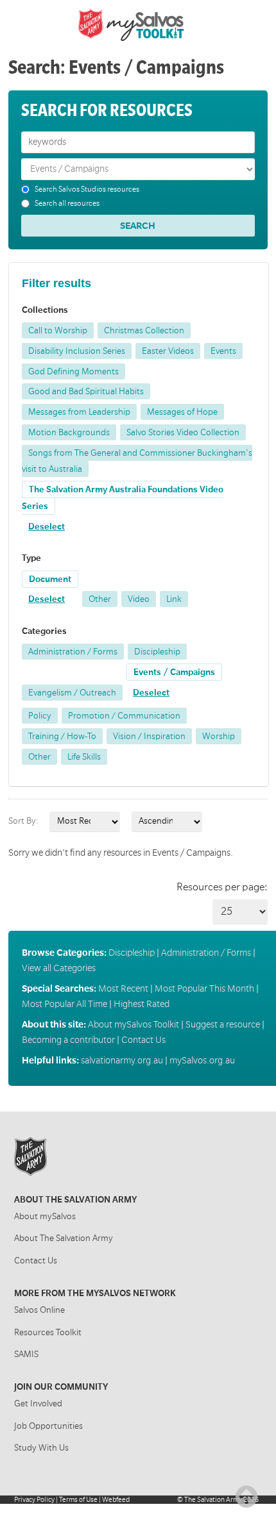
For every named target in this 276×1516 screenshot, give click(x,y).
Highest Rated (141, 1004)
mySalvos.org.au (202, 1060)
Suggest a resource (222, 1024)
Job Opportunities (48, 1426)
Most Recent (123, 988)
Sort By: (23, 821)
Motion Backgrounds (69, 432)
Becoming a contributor (68, 1040)
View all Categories (59, 968)
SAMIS (26, 1354)
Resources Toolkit (48, 1332)
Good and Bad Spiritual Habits (86, 391)
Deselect (46, 526)
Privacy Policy (34, 1499)
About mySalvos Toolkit (133, 1024)
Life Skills (84, 757)
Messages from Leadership (79, 412)
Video (139, 599)
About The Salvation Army (63, 1238)
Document (50, 579)
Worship (218, 736)
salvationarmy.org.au (122, 1060)
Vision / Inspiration (149, 736)
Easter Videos (168, 351)
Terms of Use (78, 1499)
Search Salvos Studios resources (87, 189)
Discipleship (157, 651)
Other (100, 599)
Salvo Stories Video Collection (182, 432)
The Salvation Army (213, 1499)
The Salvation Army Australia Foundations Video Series (122, 498)
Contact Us (143, 1040)
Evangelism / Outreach (72, 692)
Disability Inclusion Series (76, 351)
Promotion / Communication (124, 716)
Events (223, 351)
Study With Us (41, 1448)
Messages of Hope (182, 412)
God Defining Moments (73, 371)
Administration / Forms (72, 651)
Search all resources (67, 203)
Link (174, 599)
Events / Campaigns (174, 672)
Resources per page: (222, 887)
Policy (39, 716)
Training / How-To (62, 736)
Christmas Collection (144, 330)
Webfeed (116, 1499)
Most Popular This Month (204, 988)
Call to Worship (57, 330)
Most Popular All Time (64, 1004)
